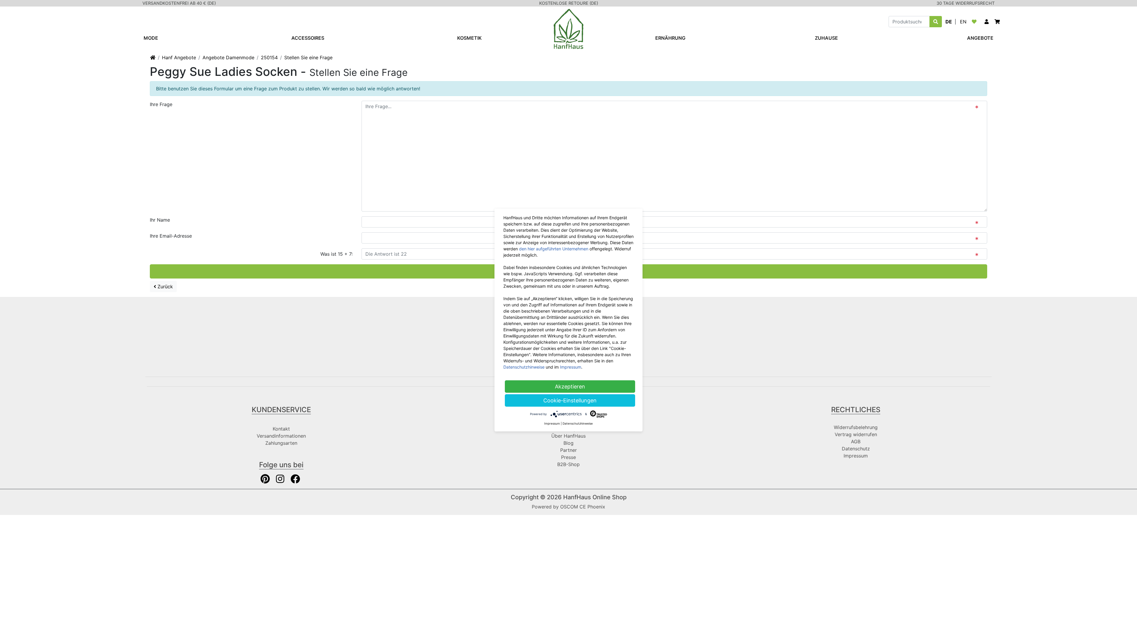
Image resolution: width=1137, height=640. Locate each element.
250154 (269, 57)
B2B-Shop (568, 464)
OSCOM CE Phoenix (582, 507)
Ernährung (670, 38)
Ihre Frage (161, 104)
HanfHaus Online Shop (595, 497)
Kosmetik (469, 38)
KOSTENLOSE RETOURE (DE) (568, 3)
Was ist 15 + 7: (336, 254)
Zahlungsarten (281, 443)
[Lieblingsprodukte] (975, 21)
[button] (986, 21)
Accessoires (307, 38)
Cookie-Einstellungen (570, 400)
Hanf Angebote (179, 57)
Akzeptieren (570, 386)
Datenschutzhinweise (524, 366)
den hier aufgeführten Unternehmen (553, 248)
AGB (855, 441)
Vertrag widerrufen (856, 434)
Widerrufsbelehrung (856, 427)
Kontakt (281, 429)
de (948, 22)
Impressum (856, 456)
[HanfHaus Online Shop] (568, 28)
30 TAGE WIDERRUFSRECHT (966, 3)
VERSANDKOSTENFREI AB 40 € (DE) (179, 3)
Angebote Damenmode (228, 57)
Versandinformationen (281, 436)
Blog (568, 443)
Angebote (980, 38)
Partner (568, 450)
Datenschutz (856, 449)
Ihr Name (160, 220)
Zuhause (826, 38)
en (963, 22)
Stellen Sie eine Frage (308, 57)
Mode (151, 38)
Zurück (164, 286)
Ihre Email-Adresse (171, 236)
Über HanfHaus (568, 436)
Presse (568, 457)
